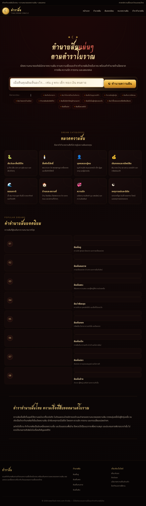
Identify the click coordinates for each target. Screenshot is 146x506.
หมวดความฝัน (123, 10)
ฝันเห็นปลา (78, 360)
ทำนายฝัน (97, 10)
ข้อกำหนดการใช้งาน (118, 485)
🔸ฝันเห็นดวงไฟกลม (128, 95)
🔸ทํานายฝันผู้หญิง (110, 95)
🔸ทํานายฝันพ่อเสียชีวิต (46, 101)
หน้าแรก (86, 10)
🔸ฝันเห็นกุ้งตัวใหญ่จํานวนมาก (69, 101)
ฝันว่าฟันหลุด (79, 304)
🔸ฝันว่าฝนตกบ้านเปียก (23, 101)
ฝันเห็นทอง (79, 322)
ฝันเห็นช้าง (78, 379)
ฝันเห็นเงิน (76, 489)
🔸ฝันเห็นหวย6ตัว (80, 106)
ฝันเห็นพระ (78, 285)
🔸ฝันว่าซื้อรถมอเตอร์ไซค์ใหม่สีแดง (119, 101)
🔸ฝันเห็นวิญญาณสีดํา (91, 95)
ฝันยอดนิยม (109, 10)
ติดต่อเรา (114, 477)
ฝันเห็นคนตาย (80, 266)
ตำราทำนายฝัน (138, 10)
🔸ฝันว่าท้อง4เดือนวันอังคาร (69, 95)
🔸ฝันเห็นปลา (64, 106)
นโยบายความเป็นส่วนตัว (120, 481)
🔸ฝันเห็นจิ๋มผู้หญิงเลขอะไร (93, 101)
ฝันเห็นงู (77, 247)
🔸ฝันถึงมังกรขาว (48, 95)
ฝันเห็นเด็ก (78, 341)
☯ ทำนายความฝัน (120, 83)
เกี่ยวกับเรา (115, 473)
